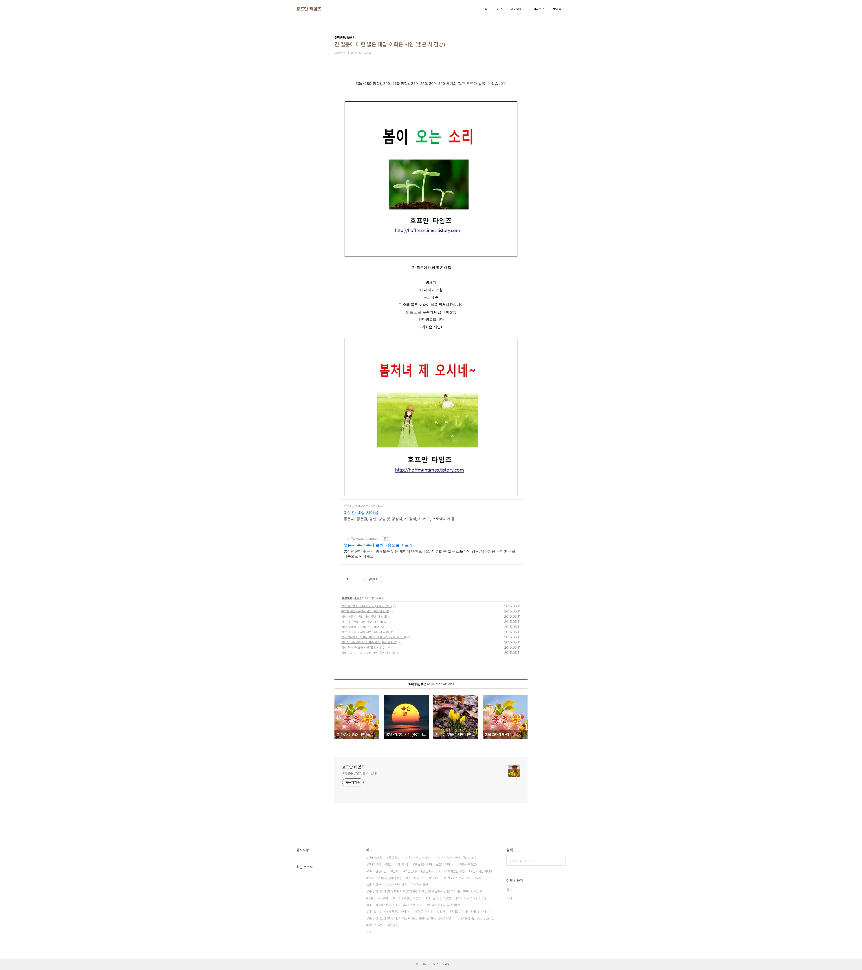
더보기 (369, 932)
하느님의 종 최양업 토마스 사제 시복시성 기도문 (457, 898)
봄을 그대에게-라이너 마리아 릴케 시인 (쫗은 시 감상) (373, 637)
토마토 (435, 878)
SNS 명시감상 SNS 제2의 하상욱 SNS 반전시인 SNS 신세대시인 (409, 918)
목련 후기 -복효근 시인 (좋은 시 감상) (363, 647)
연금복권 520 (468, 864)
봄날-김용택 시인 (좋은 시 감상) (360, 626)
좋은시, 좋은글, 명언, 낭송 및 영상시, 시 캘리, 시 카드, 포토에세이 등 (399, 518)
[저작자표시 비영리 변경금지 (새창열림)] (388, 579)
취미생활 (347, 598)
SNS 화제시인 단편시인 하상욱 (387, 885)
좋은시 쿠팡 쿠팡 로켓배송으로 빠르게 (378, 545)
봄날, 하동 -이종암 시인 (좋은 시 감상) (364, 616)
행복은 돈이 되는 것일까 (430, 911)
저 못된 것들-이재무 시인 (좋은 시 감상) (365, 632)
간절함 (394, 925)
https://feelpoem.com (359, 506)
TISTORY (432, 964)
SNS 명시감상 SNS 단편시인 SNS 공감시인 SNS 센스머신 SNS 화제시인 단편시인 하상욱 (425, 891)
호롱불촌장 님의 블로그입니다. (360, 773)
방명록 (557, 9)
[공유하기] (352, 579)
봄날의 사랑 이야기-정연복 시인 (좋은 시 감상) (369, 642)
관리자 (446, 964)
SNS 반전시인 (377, 871)
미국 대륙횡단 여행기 (408, 898)
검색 (561, 861)
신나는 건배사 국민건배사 (444, 905)
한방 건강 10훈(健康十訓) (384, 878)
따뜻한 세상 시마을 (361, 512)
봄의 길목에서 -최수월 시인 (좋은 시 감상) (366, 606)
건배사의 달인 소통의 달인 (384, 858)
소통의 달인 (420, 885)
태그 (499, 9)
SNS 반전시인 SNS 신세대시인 (471, 911)
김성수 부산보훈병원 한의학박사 (456, 858)
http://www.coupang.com (362, 538)
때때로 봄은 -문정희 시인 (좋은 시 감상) (365, 611)
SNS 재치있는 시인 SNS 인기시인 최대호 (466, 871)
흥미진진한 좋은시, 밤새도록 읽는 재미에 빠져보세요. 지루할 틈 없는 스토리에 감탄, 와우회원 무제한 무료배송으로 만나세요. (429, 553)
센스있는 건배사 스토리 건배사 (434, 864)
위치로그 (538, 9)
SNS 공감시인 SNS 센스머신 (475, 918)
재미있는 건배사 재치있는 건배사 (388, 911)
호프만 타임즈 (308, 9)
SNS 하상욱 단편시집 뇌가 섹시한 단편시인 (395, 905)
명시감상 (402, 864)
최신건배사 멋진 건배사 (419, 871)
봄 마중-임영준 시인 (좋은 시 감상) (362, 621)
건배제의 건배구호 (379, 864)
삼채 (395, 871)
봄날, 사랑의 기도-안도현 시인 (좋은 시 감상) (368, 652)
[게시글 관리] (358, 579)
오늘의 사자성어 (378, 898)
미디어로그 (517, 9)
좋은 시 (358, 598)
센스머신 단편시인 (418, 858)
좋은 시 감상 (375, 925)
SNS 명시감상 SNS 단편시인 (464, 878)
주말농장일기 (416, 878)
